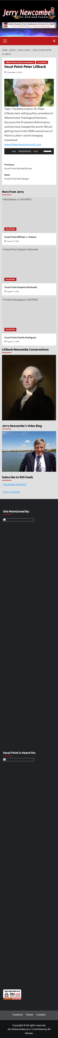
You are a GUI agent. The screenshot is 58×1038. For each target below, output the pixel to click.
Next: (16, 177)
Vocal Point (42, 62)
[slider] (48, 151)
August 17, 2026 (13, 241)
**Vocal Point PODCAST (14, 484)
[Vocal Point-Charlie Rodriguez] (29, 316)
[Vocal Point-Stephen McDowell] (29, 265)
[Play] (8, 151)
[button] (5, 40)
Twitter (29, 1014)
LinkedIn (41, 1014)
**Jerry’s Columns (11, 491)
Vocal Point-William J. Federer (20, 237)
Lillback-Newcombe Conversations (20, 62)
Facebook (17, 1014)
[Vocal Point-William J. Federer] (29, 215)
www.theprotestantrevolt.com (22, 144)
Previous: (18, 166)
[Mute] (41, 151)
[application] (29, 151)
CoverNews (38, 1029)
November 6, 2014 (14, 72)
